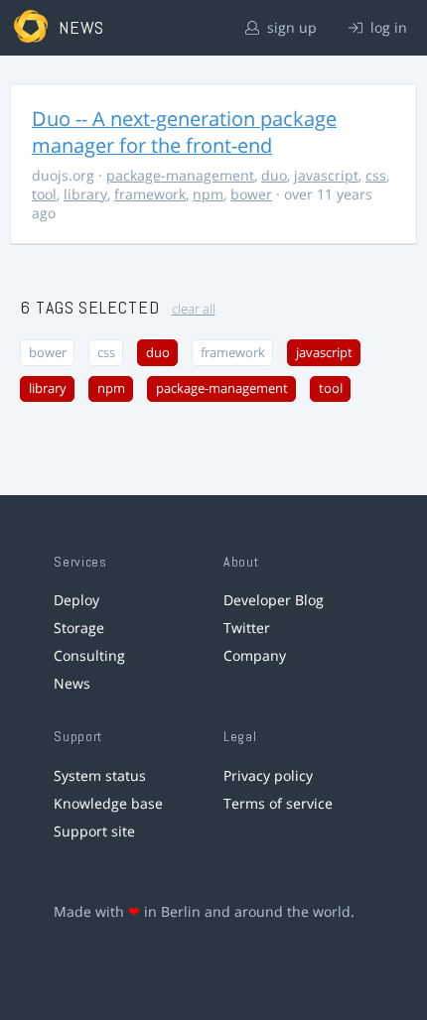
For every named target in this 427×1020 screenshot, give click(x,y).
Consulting (89, 655)
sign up (290, 27)
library (85, 194)
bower (251, 194)
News (72, 683)
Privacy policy (268, 775)
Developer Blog (273, 599)
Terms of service (278, 803)
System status (100, 775)
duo (274, 175)
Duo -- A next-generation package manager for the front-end (184, 132)
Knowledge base (108, 803)
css (375, 175)
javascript (326, 175)
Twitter (246, 627)
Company (254, 655)
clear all (193, 309)
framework (150, 194)
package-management (180, 175)
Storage (79, 627)
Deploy (76, 599)
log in (386, 27)
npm (208, 194)
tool (44, 194)
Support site (94, 831)
